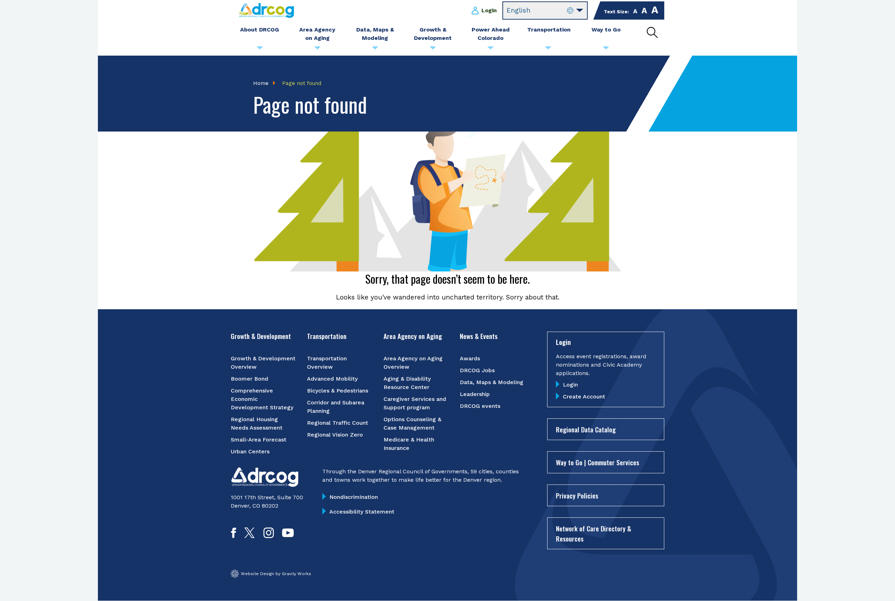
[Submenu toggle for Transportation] (548, 50)
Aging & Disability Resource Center (407, 382)
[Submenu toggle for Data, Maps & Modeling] (375, 50)
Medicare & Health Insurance (409, 443)
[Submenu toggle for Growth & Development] (432, 50)
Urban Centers (250, 451)
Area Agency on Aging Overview (413, 362)
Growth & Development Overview (263, 362)
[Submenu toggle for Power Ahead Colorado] (490, 50)
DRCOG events (480, 406)
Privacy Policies (577, 495)
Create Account (584, 396)
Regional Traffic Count (337, 422)
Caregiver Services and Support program (415, 403)
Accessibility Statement (361, 511)
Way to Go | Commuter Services (597, 462)
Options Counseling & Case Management (412, 423)
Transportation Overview (327, 362)
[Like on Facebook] (233, 535)
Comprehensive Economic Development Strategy (262, 399)
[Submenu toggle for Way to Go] (605, 50)
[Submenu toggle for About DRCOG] (259, 50)
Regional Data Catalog (586, 429)
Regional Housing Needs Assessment (256, 423)
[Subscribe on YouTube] (288, 535)
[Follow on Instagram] (269, 535)
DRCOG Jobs (477, 370)
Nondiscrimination (353, 497)
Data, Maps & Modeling (491, 382)
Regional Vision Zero (335, 434)
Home (260, 83)
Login (489, 10)
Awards (470, 358)
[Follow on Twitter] (249, 535)
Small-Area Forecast (258, 439)
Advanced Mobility (332, 378)
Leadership (475, 394)
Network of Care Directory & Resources (593, 533)
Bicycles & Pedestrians (337, 390)
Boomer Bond (249, 378)
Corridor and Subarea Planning (335, 406)
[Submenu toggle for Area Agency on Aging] (317, 50)
